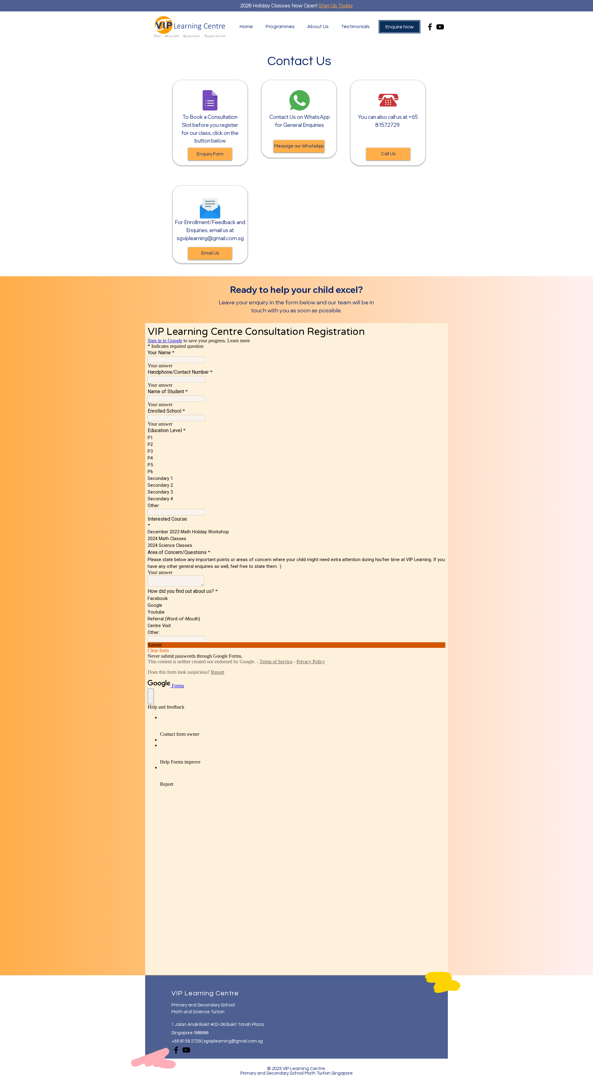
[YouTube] (440, 26)
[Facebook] (430, 26)
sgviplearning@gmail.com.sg (210, 238)
